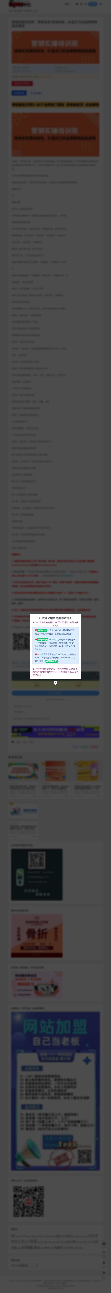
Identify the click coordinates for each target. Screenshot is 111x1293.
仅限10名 (42, 630)
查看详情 (52, 661)
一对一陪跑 (43, 639)
